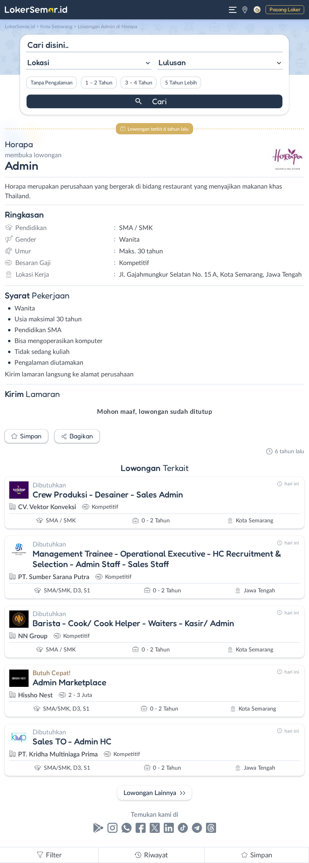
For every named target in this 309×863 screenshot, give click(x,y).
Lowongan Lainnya (150, 793)
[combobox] (89, 63)
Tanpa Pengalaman (51, 82)
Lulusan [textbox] (172, 62)
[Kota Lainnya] (244, 9)
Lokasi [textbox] (38, 62)
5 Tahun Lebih (181, 82)
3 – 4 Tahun (138, 82)
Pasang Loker (285, 9)
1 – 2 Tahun (98, 82)
